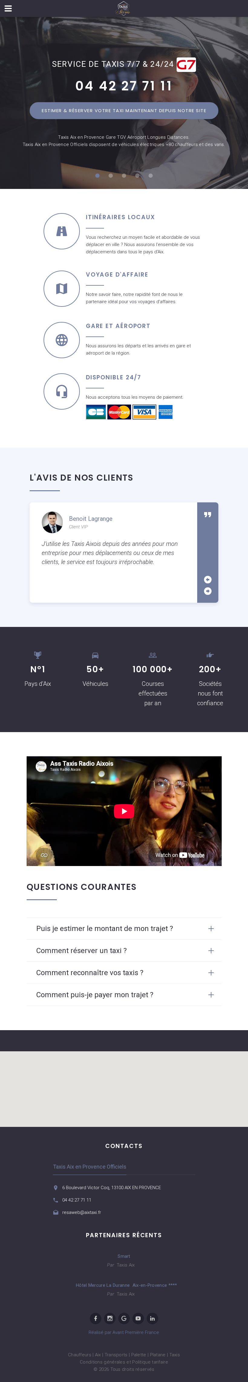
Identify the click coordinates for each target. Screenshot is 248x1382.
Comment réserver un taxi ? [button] (81, 950)
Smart (124, 1256)
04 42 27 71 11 (124, 86)
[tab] (124, 928)
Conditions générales (102, 1362)
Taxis (174, 1355)
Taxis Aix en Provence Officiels (89, 1166)
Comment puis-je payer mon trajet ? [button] (94, 995)
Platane (158, 1355)
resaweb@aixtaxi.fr (81, 1212)
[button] (124, 1085)
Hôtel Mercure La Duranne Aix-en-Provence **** (124, 1285)
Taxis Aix (125, 1265)
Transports (116, 1355)
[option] (113, 539)
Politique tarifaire (150, 1362)
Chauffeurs (79, 1355)
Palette (138, 1355)
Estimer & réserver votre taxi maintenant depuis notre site (124, 110)
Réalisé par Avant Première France (124, 1332)
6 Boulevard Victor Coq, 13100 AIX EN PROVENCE (111, 1187)
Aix (98, 1355)
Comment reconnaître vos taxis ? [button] (89, 972)
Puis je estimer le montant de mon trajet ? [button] (104, 928)
